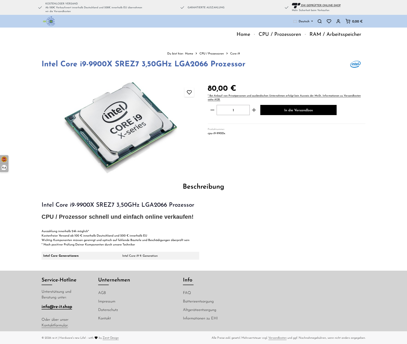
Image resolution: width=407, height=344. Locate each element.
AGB (102, 292)
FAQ (187, 292)
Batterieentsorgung (198, 301)
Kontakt (104, 318)
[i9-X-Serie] (120, 127)
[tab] (203, 186)
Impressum (106, 301)
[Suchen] (319, 21)
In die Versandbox (298, 110)
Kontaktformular (55, 325)
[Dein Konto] (338, 21)
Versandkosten (277, 338)
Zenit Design (111, 338)
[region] (120, 127)
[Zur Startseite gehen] (49, 21)
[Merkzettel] (329, 21)
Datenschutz (108, 309)
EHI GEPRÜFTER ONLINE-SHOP (320, 5)
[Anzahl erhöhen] (254, 110)
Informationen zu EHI (200, 318)
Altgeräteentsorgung (199, 309)
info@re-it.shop (57, 306)
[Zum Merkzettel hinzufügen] (189, 92)
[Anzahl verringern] (212, 110)
